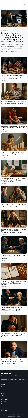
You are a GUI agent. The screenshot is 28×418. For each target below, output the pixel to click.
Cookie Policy (4, 410)
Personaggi (3, 391)
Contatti (3, 406)
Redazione (3, 403)
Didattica (3, 386)
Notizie (2, 389)
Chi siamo (3, 401)
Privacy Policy (4, 408)
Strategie (3, 393)
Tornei (2, 395)
